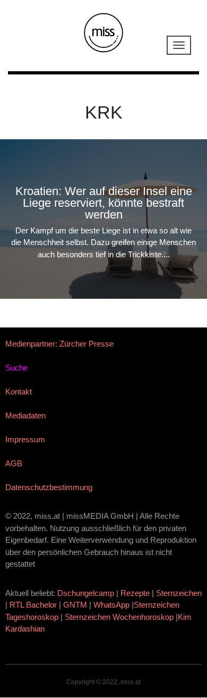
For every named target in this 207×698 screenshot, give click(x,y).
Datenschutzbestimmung (48, 487)
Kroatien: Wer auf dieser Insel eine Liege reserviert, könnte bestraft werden (103, 202)
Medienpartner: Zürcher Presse (59, 343)
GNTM (75, 604)
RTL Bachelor (33, 604)
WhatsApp (111, 604)
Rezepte (135, 593)
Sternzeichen (179, 593)
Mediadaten (25, 415)
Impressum (25, 439)
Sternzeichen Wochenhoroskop (119, 616)
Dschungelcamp (85, 593)
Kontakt (18, 391)
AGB (13, 463)
